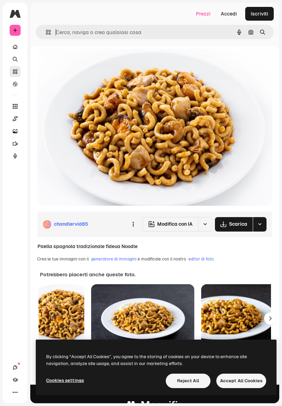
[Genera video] (15, 143)
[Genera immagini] (15, 131)
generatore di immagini (114, 259)
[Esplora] (15, 83)
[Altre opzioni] (133, 224)
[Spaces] (15, 118)
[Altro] (15, 392)
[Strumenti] (15, 106)
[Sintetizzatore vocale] (15, 155)
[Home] (15, 46)
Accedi (229, 14)
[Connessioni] (15, 367)
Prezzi (203, 14)
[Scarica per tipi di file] (260, 224)
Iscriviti (259, 14)
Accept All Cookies (241, 381)
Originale (83, 61)
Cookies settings (65, 380)
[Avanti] (270, 318)
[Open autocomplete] (45, 32)
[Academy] (15, 379)
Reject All (188, 381)
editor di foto (201, 259)
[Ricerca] (15, 59)
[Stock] (15, 71)
